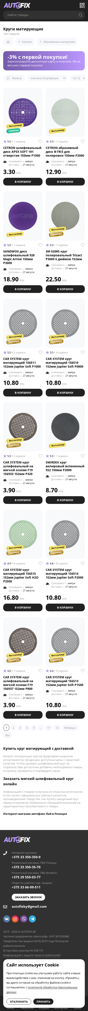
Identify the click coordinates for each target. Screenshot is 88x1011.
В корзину (23, 182)
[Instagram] (15, 918)
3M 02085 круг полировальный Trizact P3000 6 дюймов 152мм (64, 255)
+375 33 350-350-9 (26, 857)
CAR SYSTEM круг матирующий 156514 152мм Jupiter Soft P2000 (64, 573)
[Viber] (23, 918)
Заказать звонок (28, 897)
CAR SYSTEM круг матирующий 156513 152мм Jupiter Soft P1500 (64, 681)
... (41, 728)
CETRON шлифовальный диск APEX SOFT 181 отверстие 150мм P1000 (22, 151)
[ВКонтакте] (6, 918)
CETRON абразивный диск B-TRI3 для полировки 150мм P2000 (65, 151)
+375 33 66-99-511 (26, 887)
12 (57, 728)
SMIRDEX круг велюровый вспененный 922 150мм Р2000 (65, 466)
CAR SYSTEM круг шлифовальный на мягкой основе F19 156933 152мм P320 (18, 468)
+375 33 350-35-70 (26, 867)
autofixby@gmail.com (29, 906)
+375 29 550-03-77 (26, 877)
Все (7, 735)
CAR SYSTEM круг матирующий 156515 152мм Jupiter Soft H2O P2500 (20, 575)
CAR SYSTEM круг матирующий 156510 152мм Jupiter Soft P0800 (64, 362)
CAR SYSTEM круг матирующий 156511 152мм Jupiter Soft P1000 (22, 362)
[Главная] (8, 42)
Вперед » (70, 728)
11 (48, 728)
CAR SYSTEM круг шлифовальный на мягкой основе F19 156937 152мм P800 (18, 683)
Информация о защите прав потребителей (31, 955)
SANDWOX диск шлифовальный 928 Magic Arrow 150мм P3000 (19, 257)
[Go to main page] (17, 5)
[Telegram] (32, 918)
